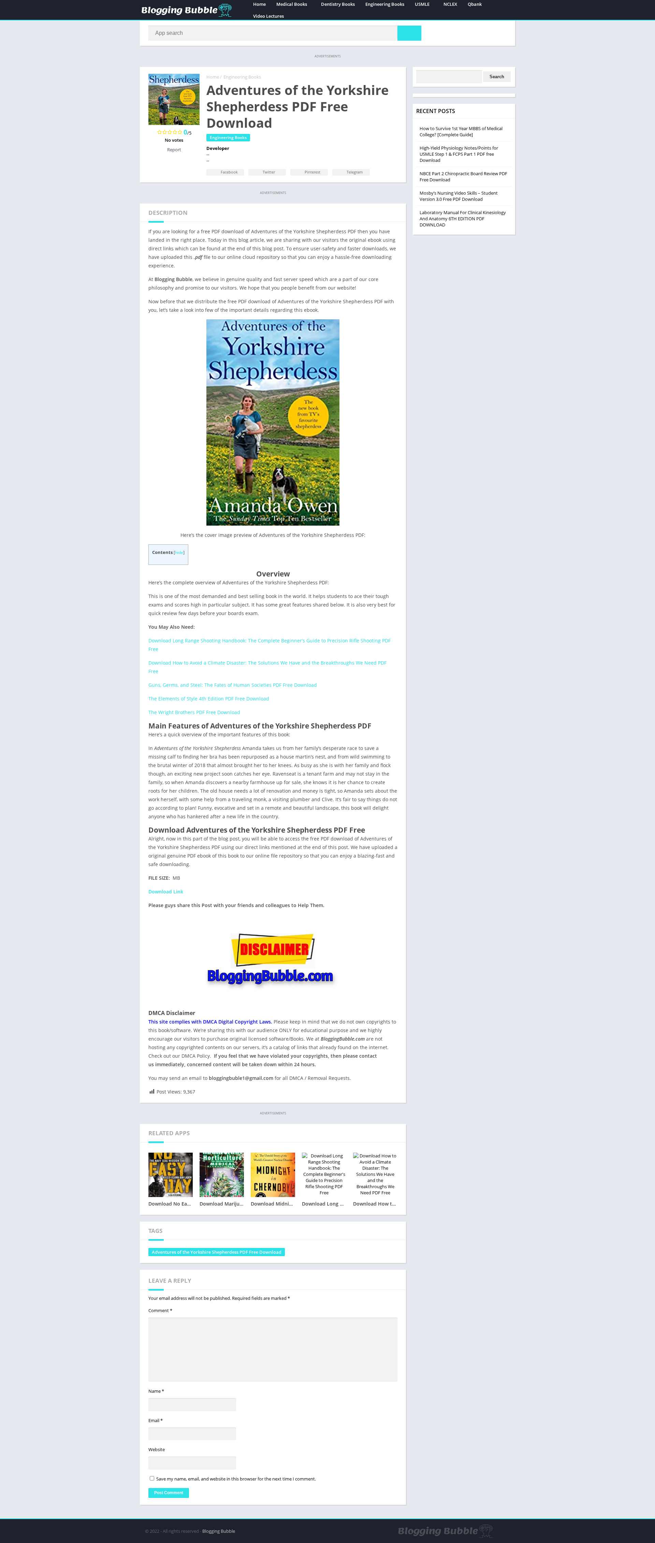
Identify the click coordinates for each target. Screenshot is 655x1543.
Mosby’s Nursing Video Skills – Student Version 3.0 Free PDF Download (459, 196)
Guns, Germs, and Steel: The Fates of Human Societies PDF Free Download (232, 685)
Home (212, 77)
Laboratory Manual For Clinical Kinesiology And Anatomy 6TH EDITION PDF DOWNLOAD (463, 218)
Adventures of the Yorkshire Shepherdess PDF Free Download (216, 1252)
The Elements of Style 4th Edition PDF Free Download (208, 698)
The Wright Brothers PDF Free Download (194, 712)
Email (155, 1420)
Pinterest (312, 172)
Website (156, 1449)
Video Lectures (268, 16)
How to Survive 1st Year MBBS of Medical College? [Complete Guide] (461, 131)
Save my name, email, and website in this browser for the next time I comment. (236, 1479)
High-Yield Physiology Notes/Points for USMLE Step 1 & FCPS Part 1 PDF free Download (459, 154)
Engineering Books (242, 77)
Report (174, 150)
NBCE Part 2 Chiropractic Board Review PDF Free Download (463, 176)
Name (156, 1391)
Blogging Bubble (218, 1531)
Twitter (268, 172)
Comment (160, 1310)
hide (179, 552)
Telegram (354, 172)
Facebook (229, 172)
